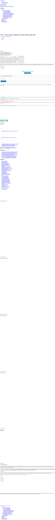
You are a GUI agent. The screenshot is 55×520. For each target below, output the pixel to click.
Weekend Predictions (4, 21)
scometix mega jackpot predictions (6, 179)
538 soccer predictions (4, 161)
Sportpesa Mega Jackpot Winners (6, 182)
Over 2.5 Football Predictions (6, 10)
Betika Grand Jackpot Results (5, 164)
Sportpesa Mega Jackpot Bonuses (6, 180)
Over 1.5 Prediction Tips (5, 176)
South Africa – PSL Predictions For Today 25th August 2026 (9, 137)
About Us (3, 19)
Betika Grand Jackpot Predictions (6, 163)
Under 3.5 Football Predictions (7, 12)
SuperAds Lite (2, 505)
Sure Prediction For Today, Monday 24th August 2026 (8, 144)
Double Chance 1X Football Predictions (8, 14)
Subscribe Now (3, 81)
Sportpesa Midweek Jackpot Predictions (8, 16)
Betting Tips (9, 36)
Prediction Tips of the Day (5, 178)
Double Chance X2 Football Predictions (8, 15)
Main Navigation (2, 0)
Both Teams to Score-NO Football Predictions (7, 168)
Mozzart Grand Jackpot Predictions (6, 174)
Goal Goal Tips (3, 4)
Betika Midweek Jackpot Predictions (7, 17)
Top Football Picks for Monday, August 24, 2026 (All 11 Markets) (9, 145)
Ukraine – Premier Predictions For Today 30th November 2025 (7, 147)
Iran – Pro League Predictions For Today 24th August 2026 (9, 157)
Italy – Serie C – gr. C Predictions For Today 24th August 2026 (9, 156)
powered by (5, 505)
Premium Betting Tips (4, 18)
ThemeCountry (8, 505)
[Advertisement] (22, 28)
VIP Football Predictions (5, 2)
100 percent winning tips (5, 3)
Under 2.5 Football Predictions (7, 11)
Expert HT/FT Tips (4, 171)
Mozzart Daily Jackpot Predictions (6, 173)
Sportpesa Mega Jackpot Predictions (6, 181)
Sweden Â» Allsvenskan (5, 185)
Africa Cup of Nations (4, 162)
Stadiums (3, 20)
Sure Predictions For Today (5, 184)
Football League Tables (4, 172)
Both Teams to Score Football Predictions (8, 13)
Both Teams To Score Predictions (6, 167)
